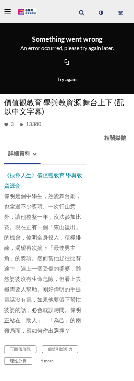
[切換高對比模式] (100, 13)
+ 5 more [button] (46, 360)
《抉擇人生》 (20, 175)
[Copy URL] (67, 62)
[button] (9, 11)
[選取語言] (120, 13)
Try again (67, 79)
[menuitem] (81, 13)
